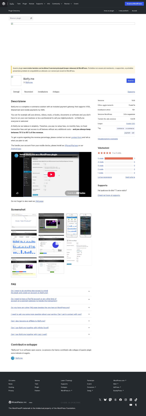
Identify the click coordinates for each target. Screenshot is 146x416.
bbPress (117, 387)
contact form (76, 137)
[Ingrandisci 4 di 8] (61, 216)
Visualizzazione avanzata (108, 139)
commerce (120, 128)
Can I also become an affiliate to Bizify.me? (28, 321)
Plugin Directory (14, 11)
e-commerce (130, 128)
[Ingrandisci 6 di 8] (61, 259)
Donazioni (91, 387)
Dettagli (16, 92)
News (11, 384)
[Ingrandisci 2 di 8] (34, 233)
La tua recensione (105, 177)
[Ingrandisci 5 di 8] (61, 238)
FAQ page (39, 201)
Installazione (43, 92)
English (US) (130, 123)
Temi (36, 384)
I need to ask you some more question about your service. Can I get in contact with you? (46, 314)
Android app (16, 149)
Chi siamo (12, 380)
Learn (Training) (66, 380)
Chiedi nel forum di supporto (109, 195)
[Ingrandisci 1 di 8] (34, 216)
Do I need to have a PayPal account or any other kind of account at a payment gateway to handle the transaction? (34, 300)
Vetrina (37, 380)
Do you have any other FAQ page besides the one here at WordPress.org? (40, 308)
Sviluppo (56, 92)
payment (127, 133)
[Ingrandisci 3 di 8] (34, 260)
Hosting (11, 387)
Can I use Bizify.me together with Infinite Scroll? (30, 328)
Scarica (131, 81)
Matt (115, 384)
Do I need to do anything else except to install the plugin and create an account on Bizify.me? (29, 292)
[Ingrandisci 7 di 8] (89, 216)
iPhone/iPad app (71, 145)
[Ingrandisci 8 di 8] (89, 242)
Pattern (37, 390)
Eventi (89, 384)
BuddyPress (118, 390)
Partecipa (90, 380)
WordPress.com (119, 380)
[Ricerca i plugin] (31, 18)
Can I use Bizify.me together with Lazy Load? (29, 334)
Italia (30, 402)
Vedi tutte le (130, 177)
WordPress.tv (66, 390)
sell (133, 133)
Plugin (37, 387)
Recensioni (28, 92)
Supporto (131, 92)
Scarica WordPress (134, 4)
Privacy (11, 390)
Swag (90, 390)
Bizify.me (29, 82)
